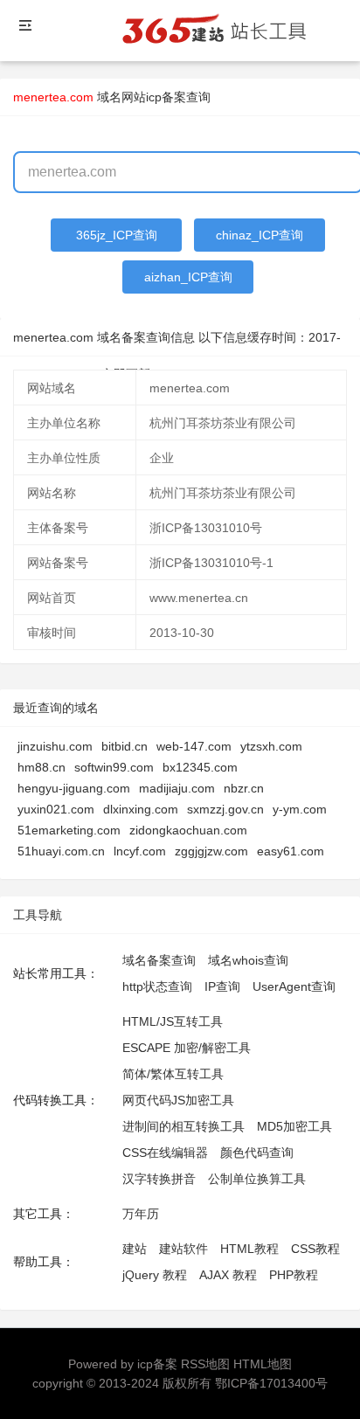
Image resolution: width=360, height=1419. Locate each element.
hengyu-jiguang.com (73, 788)
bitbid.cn (124, 746)
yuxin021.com (55, 809)
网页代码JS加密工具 (178, 1100)
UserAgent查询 (294, 986)
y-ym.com (300, 809)
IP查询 (222, 986)
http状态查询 (157, 986)
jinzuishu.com (55, 746)
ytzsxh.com (271, 746)
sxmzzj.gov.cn (225, 809)
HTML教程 (249, 1249)
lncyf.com (140, 851)
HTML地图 (262, 1364)
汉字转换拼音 (159, 1179)
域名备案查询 (159, 960)
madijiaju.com (177, 788)
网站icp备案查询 (166, 97)
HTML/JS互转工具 (172, 1021)
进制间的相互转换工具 (183, 1126)
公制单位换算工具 (257, 1179)
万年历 (140, 1214)
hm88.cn (41, 767)
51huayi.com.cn (61, 851)
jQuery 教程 (154, 1275)
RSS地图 (205, 1364)
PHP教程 (293, 1275)
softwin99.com (114, 767)
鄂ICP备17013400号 (271, 1383)
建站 (134, 1249)
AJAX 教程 (228, 1275)
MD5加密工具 (294, 1126)
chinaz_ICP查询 (259, 235)
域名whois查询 (248, 960)
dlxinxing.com (140, 809)
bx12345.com (200, 767)
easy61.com (290, 851)
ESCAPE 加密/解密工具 (186, 1048)
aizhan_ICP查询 (188, 277)
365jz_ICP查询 (116, 235)
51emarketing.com (69, 830)
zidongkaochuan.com (188, 830)
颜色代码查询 (257, 1152)
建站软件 (183, 1249)
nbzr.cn (244, 788)
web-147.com (194, 746)
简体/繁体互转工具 (173, 1074)
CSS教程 (315, 1249)
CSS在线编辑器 (165, 1152)
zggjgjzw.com (211, 851)
